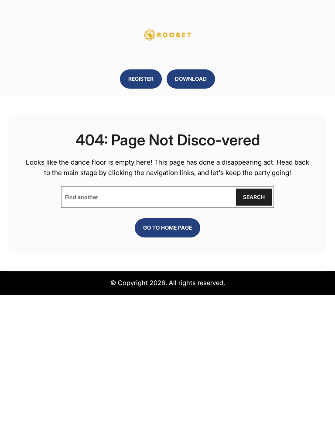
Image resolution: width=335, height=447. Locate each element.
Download (191, 79)
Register (141, 79)
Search (254, 197)
